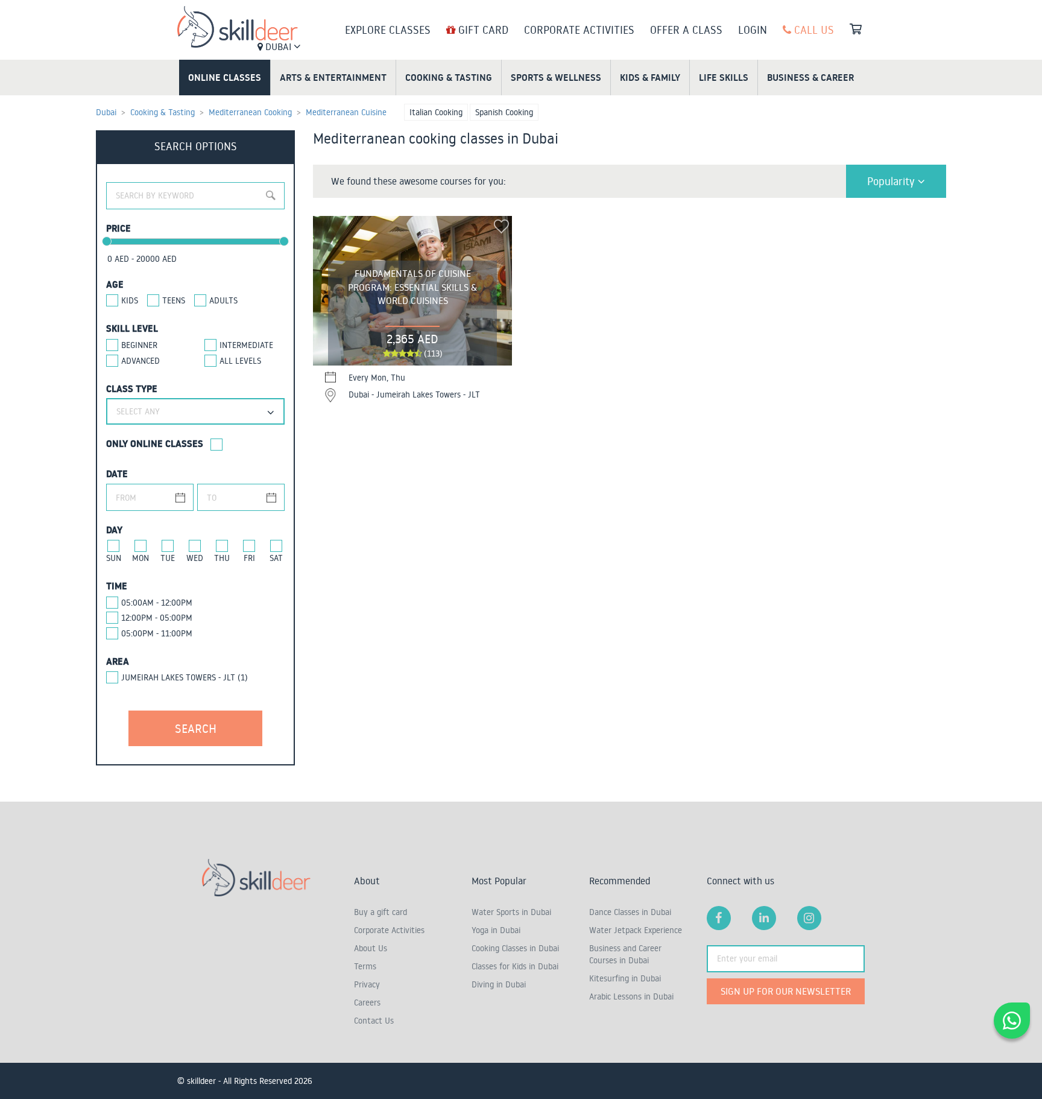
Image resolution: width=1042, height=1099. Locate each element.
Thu (222, 558)
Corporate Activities (579, 29)
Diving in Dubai (499, 984)
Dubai (278, 46)
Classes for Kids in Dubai (515, 966)
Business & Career (810, 77)
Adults (223, 300)
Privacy (367, 984)
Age (115, 284)
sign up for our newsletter (786, 991)
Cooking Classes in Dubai (515, 948)
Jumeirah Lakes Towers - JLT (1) (184, 677)
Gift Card (481, 29)
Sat (276, 558)
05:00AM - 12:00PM (156, 602)
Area (117, 661)
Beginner (139, 345)
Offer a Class (686, 29)
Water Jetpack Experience (635, 930)
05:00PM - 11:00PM (156, 633)
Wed (194, 558)
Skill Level (132, 328)
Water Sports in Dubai (511, 912)
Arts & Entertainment (333, 77)
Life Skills (723, 77)
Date (117, 473)
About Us (370, 948)
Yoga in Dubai (496, 930)
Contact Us (374, 1020)
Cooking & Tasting (448, 77)
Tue (167, 558)
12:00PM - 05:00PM (156, 617)
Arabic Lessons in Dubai (631, 996)
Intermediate (246, 345)
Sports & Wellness (556, 77)
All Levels (240, 360)
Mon (140, 558)
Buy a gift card (380, 912)
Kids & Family (650, 77)
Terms (365, 966)
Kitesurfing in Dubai (625, 978)
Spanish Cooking (504, 112)
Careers (367, 1002)
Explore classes (388, 29)
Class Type (131, 388)
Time (116, 585)
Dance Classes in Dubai (630, 912)
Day (114, 529)
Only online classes (154, 443)
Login (752, 29)
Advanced (140, 360)
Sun (113, 558)
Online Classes (224, 77)
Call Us (812, 29)
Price (118, 228)
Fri (249, 558)
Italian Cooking (436, 112)
